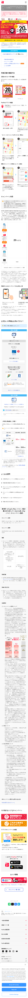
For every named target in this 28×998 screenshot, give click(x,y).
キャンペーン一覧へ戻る (14, 889)
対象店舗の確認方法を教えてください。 (12, 482)
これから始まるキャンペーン (9, 54)
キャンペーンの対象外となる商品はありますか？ (13, 493)
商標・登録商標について (6, 958)
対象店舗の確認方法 (9, 59)
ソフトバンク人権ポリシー (6, 961)
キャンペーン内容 (8, 61)
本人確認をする (21, 456)
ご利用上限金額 (8, 410)
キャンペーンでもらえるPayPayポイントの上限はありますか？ (14, 487)
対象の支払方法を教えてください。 (11, 501)
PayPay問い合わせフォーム (8, 802)
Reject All (14, 989)
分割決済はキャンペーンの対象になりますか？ (14, 479)
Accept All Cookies (14, 984)
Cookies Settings (14, 994)
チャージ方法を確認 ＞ (14, 361)
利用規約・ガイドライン (6, 956)
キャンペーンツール (7, 579)
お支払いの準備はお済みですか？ (12, 63)
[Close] (25, 964)
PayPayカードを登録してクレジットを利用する (14, 404)
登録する (4, 232)
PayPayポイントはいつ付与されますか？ (12, 497)
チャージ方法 (14, 379)
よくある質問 (7, 65)
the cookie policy (10, 976)
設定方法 (14, 354)
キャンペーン (7, 911)
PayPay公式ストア (15, 884)
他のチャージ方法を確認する (14, 390)
